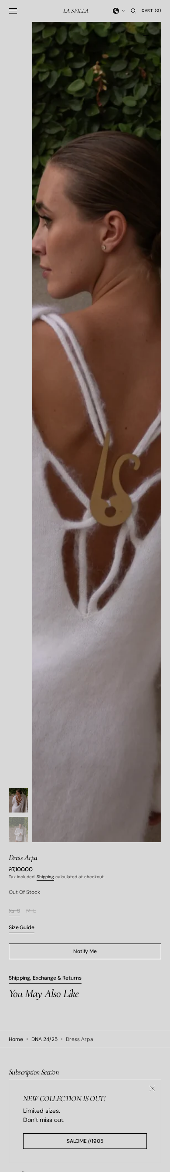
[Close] (152, 1088)
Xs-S (14, 911)
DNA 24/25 (44, 1039)
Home (16, 1039)
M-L (31, 911)
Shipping (45, 877)
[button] (13, 10)
